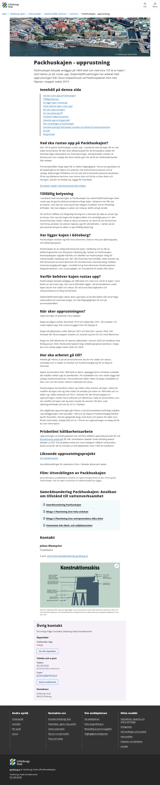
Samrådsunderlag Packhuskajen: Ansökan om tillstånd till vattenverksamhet (76, 127)
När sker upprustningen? (54, 109)
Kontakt (46, 130)
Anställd (124, 746)
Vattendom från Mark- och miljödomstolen (69, 525)
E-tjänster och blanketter (132, 741)
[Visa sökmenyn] (145, 5)
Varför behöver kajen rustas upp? (58, 106)
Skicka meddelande (47, 682)
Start (4, 13)
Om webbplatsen (91, 719)
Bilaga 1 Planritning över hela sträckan (67, 511)
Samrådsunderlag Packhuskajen (63, 504)
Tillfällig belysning (51, 99)
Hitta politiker (127, 736)
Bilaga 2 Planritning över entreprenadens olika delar (74, 518)
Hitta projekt (35, 13)
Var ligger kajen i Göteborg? (55, 102)
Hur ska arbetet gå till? (53, 113)
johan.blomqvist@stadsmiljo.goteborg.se (67, 556)
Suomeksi (16, 724)
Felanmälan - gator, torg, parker (62, 724)
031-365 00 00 (43, 665)
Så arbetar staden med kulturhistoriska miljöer (63, 185)
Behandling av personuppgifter (98, 729)
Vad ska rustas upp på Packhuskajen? (59, 95)
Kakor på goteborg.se (93, 724)
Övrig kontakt (49, 134)
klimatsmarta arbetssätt (51, 439)
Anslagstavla (126, 726)
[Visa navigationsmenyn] (155, 5)
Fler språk (16, 729)
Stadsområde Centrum (55, 13)
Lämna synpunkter (56, 729)
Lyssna (15, 734)
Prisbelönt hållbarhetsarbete (56, 116)
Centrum (74, 13)
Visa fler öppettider (47, 651)
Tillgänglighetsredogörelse (96, 734)
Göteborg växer (17, 13)
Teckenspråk (17, 719)
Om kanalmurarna (49, 458)
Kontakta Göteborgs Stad (59, 719)
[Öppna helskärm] (116, 566)
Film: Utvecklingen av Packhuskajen (58, 123)
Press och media (55, 738)
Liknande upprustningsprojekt (56, 120)
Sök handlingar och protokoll (133, 731)
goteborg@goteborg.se (47, 675)
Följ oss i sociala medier (58, 734)
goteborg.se (15, 769)
